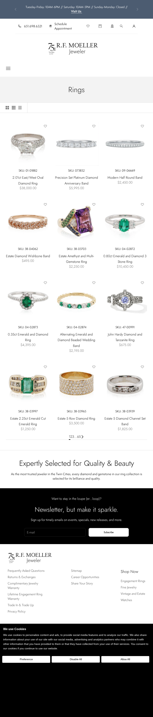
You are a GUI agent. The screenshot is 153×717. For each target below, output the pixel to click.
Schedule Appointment (63, 26)
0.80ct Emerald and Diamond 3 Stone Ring (124, 259)
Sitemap (76, 571)
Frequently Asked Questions (26, 571)
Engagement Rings (133, 581)
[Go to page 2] (82, 437)
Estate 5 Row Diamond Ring (76, 418)
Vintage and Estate (133, 594)
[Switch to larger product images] (7, 108)
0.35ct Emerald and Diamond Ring (28, 337)
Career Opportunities (85, 577)
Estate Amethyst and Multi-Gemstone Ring (76, 259)
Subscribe (109, 532)
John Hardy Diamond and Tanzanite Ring (125, 337)
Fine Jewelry (129, 587)
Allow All (125, 659)
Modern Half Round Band (124, 177)
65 (79, 436)
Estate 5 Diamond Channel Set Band (125, 421)
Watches (126, 600)
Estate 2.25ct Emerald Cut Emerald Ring (28, 421)
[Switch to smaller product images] (13, 108)
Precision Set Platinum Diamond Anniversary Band (76, 180)
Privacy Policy (17, 611)
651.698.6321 (33, 26)
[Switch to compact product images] (20, 108)
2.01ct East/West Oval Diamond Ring (28, 180)
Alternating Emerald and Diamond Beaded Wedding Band (76, 340)
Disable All (76, 659)
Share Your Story (82, 583)
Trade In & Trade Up (21, 605)
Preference (26, 659)
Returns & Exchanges (22, 577)
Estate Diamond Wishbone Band (28, 256)
